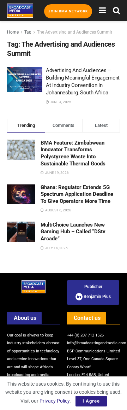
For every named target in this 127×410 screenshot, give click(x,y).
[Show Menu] (102, 10)
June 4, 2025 (60, 102)
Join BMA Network (68, 11)
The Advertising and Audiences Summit (74, 32)
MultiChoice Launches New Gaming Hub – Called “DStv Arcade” (73, 232)
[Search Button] (116, 10)
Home (13, 32)
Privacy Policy (54, 401)
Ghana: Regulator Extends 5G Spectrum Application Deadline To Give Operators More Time (77, 194)
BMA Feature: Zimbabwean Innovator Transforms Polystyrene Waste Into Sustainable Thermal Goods (73, 153)
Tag (27, 32)
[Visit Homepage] (20, 11)
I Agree (91, 401)
